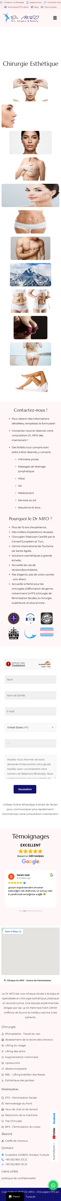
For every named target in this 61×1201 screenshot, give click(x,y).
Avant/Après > (53, 1151)
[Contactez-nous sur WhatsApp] (53, 1185)
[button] (54, 18)
